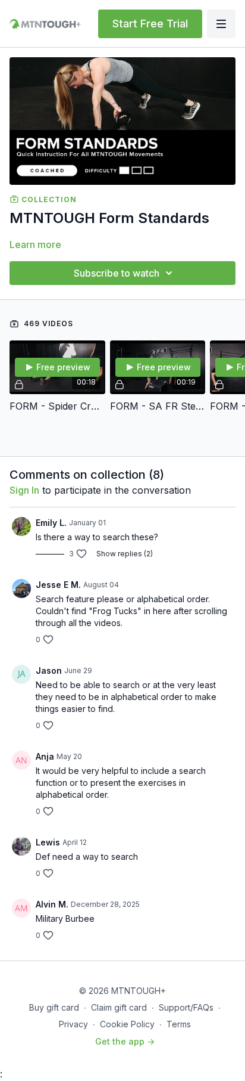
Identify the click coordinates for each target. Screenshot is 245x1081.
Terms (179, 1024)
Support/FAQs (186, 1007)
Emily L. (51, 523)
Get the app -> (125, 1041)
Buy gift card (54, 1007)
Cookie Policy (127, 1024)
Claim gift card (119, 1007)
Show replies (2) (124, 553)
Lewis (48, 842)
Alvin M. (52, 904)
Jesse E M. (58, 585)
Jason (49, 670)
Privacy (73, 1024)
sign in (24, 490)
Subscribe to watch (116, 273)
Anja (45, 756)
